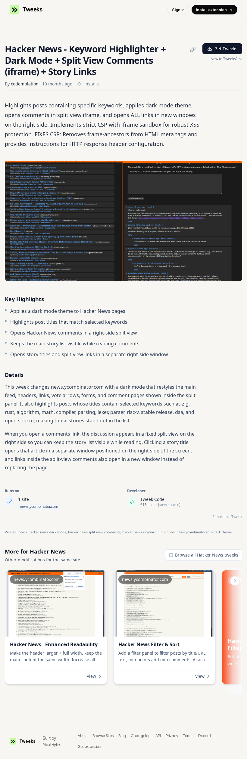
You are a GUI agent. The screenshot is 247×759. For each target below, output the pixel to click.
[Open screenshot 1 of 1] (123, 221)
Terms (188, 735)
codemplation (25, 84)
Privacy (172, 735)
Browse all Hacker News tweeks (206, 555)
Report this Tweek (227, 516)
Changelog (141, 735)
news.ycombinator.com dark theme (204, 532)
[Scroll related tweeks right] (235, 581)
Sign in (178, 9)
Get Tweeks (225, 48)
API (158, 735)
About (83, 735)
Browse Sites (103, 735)
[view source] (169, 504)
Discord (204, 735)
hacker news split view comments (94, 532)
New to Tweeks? (224, 59)
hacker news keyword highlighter (148, 532)
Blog (122, 735)
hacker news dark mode (47, 532)
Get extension (89, 746)
